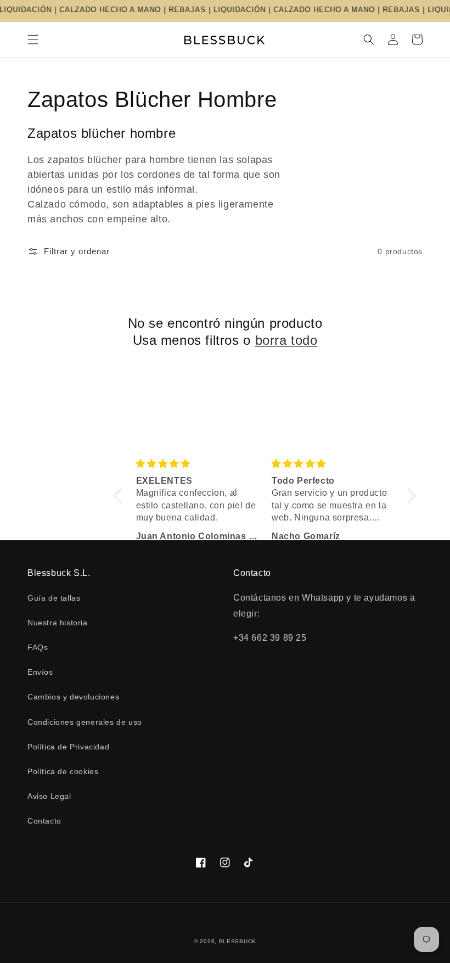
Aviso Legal (49, 796)
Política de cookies (62, 771)
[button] (33, 39)
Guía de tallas (53, 598)
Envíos (40, 672)
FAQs (37, 647)
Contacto (44, 820)
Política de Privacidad (68, 746)
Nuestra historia (57, 622)
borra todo (286, 340)
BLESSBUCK (237, 941)
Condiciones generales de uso (84, 722)
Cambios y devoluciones (73, 696)
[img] (197, 463)
